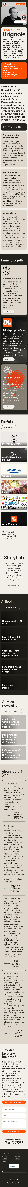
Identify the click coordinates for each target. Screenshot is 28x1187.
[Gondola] (14, 471)
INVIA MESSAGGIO (14, 1131)
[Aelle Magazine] (14, 519)
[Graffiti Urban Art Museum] (14, 455)
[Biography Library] (14, 439)
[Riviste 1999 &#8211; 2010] (14, 487)
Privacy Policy (9, 1142)
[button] (20, 4)
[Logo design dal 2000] (14, 503)
